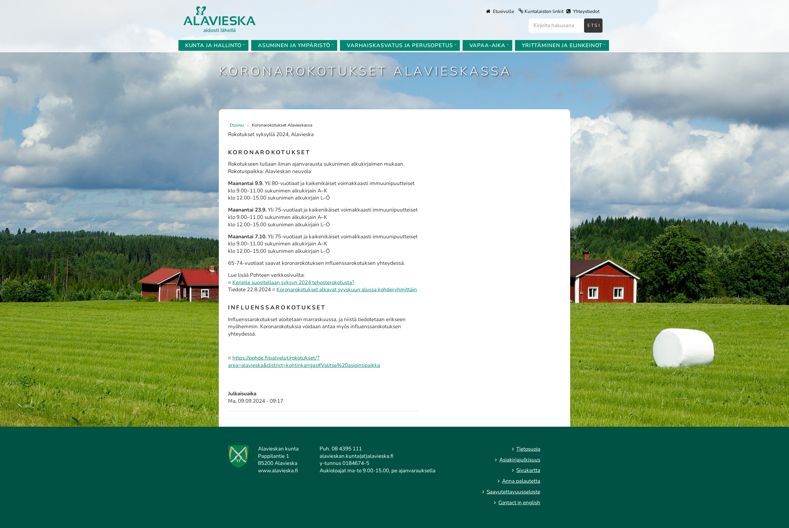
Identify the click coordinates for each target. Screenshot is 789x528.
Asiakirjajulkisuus (519, 459)
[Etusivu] (219, 18)
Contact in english (519, 502)
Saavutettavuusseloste (513, 491)
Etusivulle (503, 11)
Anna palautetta (521, 481)
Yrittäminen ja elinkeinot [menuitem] (562, 45)
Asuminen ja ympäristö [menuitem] (294, 45)
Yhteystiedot (585, 11)
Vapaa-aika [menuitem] (487, 45)
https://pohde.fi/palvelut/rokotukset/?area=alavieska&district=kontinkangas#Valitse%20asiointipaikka (304, 361)
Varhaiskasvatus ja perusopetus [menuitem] (400, 45)
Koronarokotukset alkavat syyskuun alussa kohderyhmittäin (346, 289)
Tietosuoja (528, 449)
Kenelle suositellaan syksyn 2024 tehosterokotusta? (293, 282)
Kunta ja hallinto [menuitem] (213, 45)
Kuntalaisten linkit (544, 11)
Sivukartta (528, 470)
